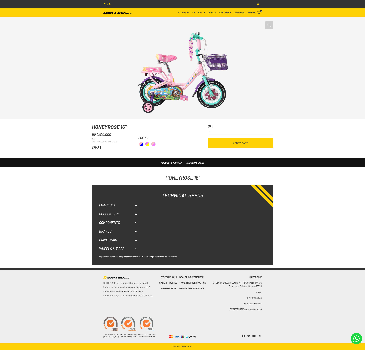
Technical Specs (195, 162)
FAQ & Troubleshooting (193, 282)
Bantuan (224, 12)
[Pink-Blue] (141, 144)
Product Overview (171, 162)
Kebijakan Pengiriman (191, 288)
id (109, 4)
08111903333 (246, 309)
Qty (210, 126)
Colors (143, 138)
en (105, 4)
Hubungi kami (168, 288)
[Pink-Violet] (153, 144)
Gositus (188, 346)
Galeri (163, 282)
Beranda (239, 12)
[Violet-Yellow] (147, 144)
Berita (212, 12)
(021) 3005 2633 (254, 298)
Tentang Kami (169, 277)
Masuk (251, 12)
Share (96, 147)
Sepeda (182, 12)
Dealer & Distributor (191, 277)
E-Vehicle (197, 12)
